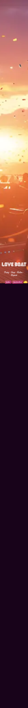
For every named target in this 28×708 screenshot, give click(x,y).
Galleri (8, 282)
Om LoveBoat (17, 282)
